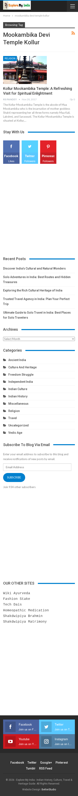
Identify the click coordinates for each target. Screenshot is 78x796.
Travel (12, 418)
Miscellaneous (18, 403)
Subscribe (14, 477)
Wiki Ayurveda (16, 593)
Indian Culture (17, 389)
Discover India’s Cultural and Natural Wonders (34, 268)
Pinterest (62, 762)
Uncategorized (18, 425)
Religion (10, 58)
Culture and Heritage (22, 367)
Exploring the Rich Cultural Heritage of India (32, 290)
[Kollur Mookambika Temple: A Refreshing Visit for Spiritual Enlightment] (25, 70)
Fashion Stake (16, 599)
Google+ (46, 762)
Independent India (20, 381)
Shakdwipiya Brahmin (23, 616)
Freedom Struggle (20, 374)
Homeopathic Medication (26, 610)
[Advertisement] (39, 210)
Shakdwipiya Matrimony (25, 622)
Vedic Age (15, 432)
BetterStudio (49, 789)
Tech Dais (12, 605)
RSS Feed (45, 768)
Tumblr (31, 768)
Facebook (17, 762)
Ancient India (17, 360)
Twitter (32, 762)
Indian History (17, 396)
